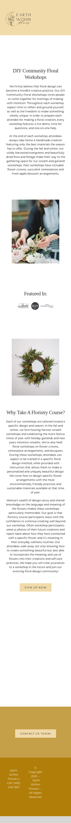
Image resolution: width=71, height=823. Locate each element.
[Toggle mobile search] (57, 14)
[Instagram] (59, 768)
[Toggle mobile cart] (50, 14)
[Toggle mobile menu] (63, 14)
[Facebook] (50, 768)
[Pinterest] (64, 768)
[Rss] (55, 768)
